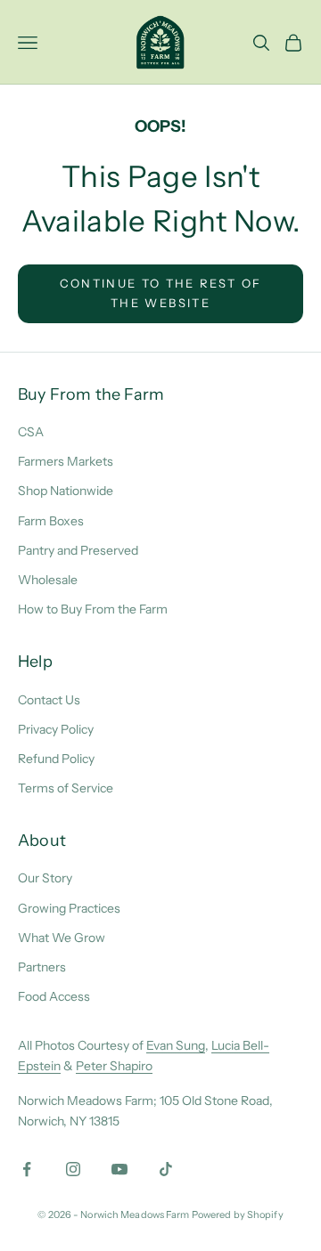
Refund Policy (56, 759)
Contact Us (49, 700)
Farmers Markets (65, 461)
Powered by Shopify (238, 1214)
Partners (42, 967)
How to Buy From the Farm (93, 609)
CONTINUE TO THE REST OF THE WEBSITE (161, 292)
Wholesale (48, 580)
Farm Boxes (51, 521)
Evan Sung (175, 1045)
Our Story (45, 878)
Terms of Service (65, 788)
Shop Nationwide (65, 491)
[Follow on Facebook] (27, 1169)
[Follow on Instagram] (73, 1169)
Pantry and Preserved (78, 550)
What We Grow (61, 938)
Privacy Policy (56, 729)
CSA (31, 432)
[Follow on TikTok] (166, 1169)
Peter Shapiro (114, 1066)
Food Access (54, 996)
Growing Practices (69, 908)
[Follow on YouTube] (119, 1169)
